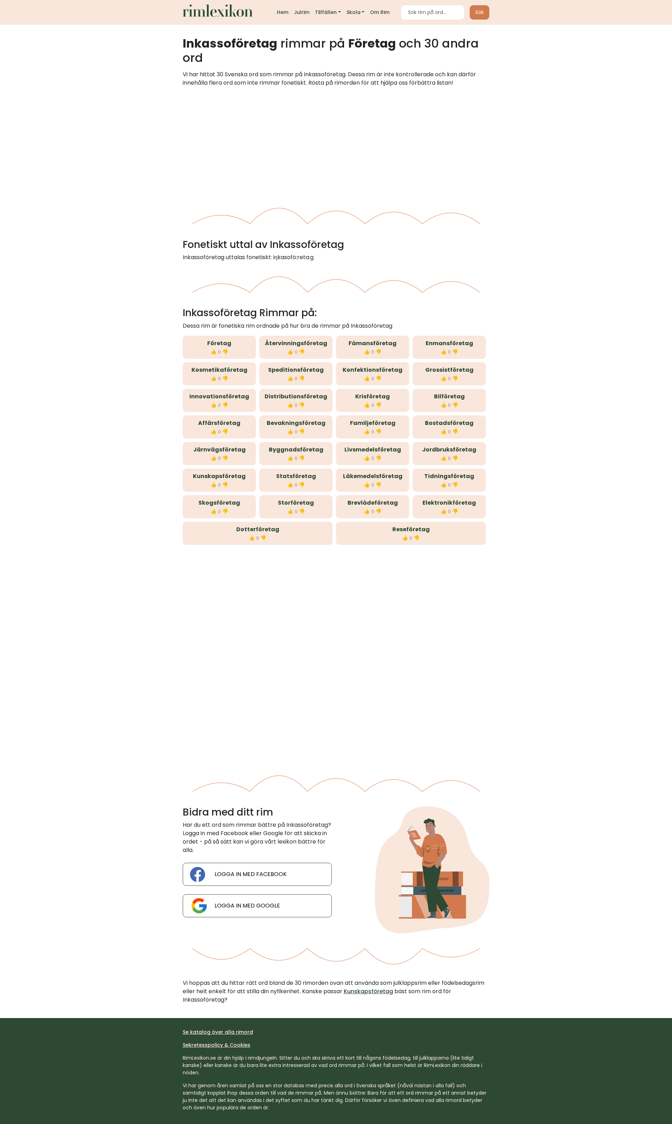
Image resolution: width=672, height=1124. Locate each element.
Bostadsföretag (449, 423)
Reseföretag (411, 529)
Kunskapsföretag (219, 476)
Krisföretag (372, 396)
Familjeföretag (373, 423)
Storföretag (296, 503)
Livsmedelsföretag (372, 450)
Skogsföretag (219, 503)
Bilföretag (449, 396)
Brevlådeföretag (373, 503)
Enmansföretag (449, 343)
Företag (219, 343)
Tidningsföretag (449, 476)
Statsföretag (296, 476)
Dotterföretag (257, 529)
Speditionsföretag (296, 370)
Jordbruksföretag (449, 450)
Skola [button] (353, 12)
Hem (282, 12)
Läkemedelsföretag (372, 476)
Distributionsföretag (296, 396)
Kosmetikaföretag (219, 370)
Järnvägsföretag (219, 450)
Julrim (301, 12)
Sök (479, 12)
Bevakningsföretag (296, 423)
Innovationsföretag (219, 396)
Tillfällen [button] (326, 12)
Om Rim (380, 12)
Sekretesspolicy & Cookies (216, 1044)
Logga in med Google (247, 906)
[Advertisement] (336, 144)
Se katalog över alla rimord (218, 1032)
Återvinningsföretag (296, 343)
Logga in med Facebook (251, 874)
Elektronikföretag (449, 503)
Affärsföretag (219, 423)
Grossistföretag (449, 370)
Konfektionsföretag (372, 370)
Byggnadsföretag (296, 450)
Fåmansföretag (373, 343)
